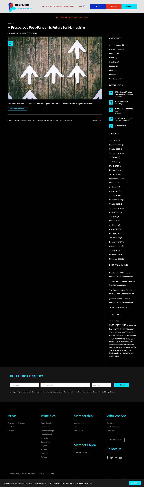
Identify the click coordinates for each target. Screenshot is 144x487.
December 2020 (115, 242)
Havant (131, 341)
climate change (127, 329)
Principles (58, 6)
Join (98, 6)
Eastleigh (29, 120)
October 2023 (114, 149)
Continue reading (18, 109)
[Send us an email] (116, 457)
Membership (69, 6)
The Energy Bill (121, 125)
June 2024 (113, 140)
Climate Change (115, 49)
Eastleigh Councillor (123, 335)
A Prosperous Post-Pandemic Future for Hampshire (46, 27)
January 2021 (114, 238)
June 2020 (113, 250)
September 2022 (115, 178)
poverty (129, 347)
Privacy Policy (15, 473)
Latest (79, 6)
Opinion (11, 24)
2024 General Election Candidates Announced (124, 93)
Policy (43, 427)
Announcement (115, 45)
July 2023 (113, 157)
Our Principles (46, 423)
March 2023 (114, 166)
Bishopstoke (132, 325)
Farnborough (37, 120)
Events (112, 58)
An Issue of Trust (122, 307)
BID (128, 325)
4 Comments (120, 113)
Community (45, 442)
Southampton (54, 120)
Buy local (44, 446)
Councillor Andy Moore (119, 332)
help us (114, 6)
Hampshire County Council (121, 341)
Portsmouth (45, 120)
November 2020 (115, 246)
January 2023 (114, 174)
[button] (84, 6)
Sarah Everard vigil (114, 350)
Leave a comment (96, 120)
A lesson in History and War (124, 110)
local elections (130, 344)
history (111, 344)
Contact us (111, 430)
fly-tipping (129, 339)
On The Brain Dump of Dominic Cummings (123, 119)
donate (129, 6)
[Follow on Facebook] (107, 457)
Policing (112, 70)
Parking (112, 66)
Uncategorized (115, 79)
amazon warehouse (114, 321)
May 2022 (113, 183)
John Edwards (32, 33)
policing (118, 347)
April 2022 (113, 187)
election (132, 335)
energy (111, 339)
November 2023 (115, 145)
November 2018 (115, 259)
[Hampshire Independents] (20, 6)
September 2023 (115, 153)
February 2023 (115, 170)
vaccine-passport (114, 356)
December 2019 (115, 254)
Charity (119, 329)
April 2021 (113, 225)
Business (44, 449)
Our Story (111, 423)
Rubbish (112, 75)
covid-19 (129, 332)
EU (114, 339)
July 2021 (113, 216)
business (112, 329)
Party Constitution (29, 473)
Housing (44, 453)
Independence (117, 344)
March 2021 (114, 229)
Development (46, 434)
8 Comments (121, 96)
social (121, 350)
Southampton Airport (66, 120)
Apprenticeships (47, 430)
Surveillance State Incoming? (122, 102)
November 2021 (115, 200)
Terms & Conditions (55, 392)
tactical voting (130, 353)
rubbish (134, 347)
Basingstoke (118, 325)
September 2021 (115, 208)
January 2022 (114, 195)
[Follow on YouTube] (120, 457)
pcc (115, 347)
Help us (77, 427)
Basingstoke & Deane (16, 423)
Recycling (45, 438)
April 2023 (113, 161)
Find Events (78, 430)
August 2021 (114, 212)
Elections (112, 53)
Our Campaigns (113, 427)
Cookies (41, 473)
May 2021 (113, 221)
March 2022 (114, 191)
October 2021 (114, 204)
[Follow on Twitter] (111, 457)
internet (123, 344)
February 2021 (115, 233)
